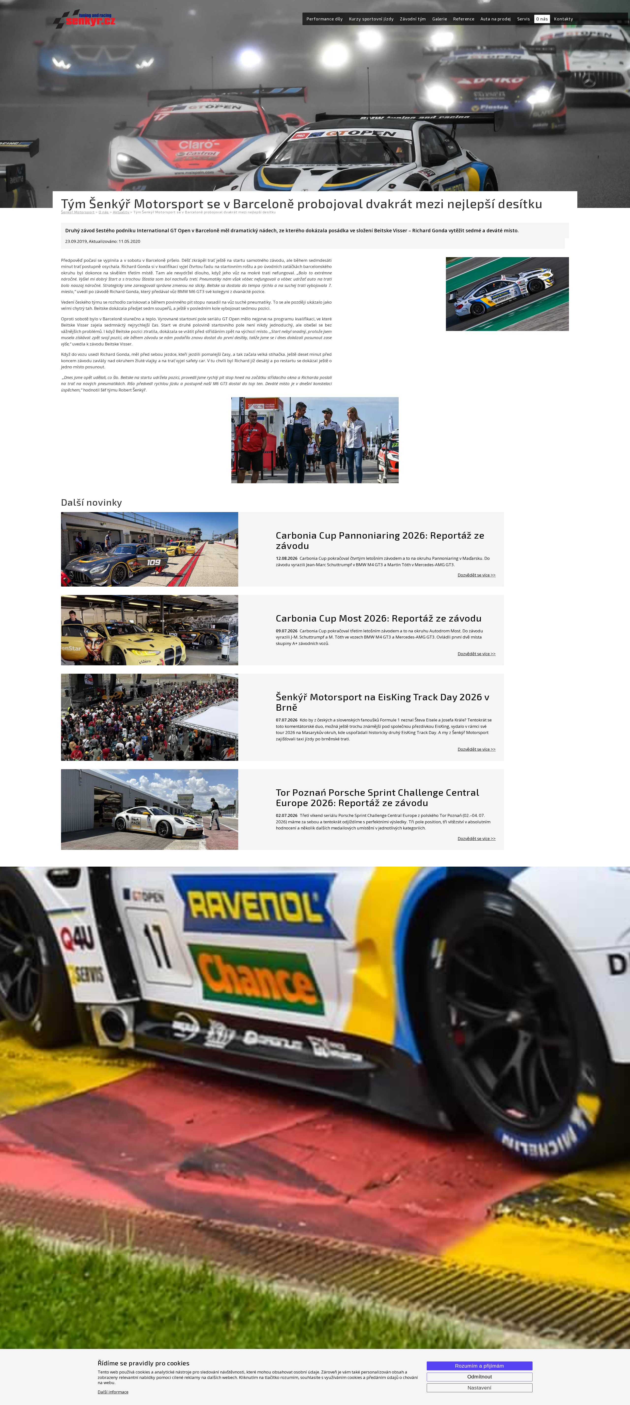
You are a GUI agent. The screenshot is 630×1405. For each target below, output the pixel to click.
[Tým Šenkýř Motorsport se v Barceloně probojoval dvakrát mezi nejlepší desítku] (315, 440)
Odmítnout (479, 1377)
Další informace (113, 1392)
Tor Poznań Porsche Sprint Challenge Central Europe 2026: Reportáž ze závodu (377, 797)
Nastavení (479, 1388)
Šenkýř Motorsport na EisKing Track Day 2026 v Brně (382, 702)
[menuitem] (325, 19)
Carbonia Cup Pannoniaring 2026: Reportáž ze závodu (380, 540)
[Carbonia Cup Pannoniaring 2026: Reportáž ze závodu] (149, 549)
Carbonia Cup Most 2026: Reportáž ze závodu (379, 618)
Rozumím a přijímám (479, 1366)
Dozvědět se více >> (477, 575)
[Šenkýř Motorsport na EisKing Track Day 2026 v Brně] (149, 717)
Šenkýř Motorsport (77, 212)
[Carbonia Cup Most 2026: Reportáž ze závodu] (149, 630)
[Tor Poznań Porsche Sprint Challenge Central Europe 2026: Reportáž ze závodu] (149, 809)
